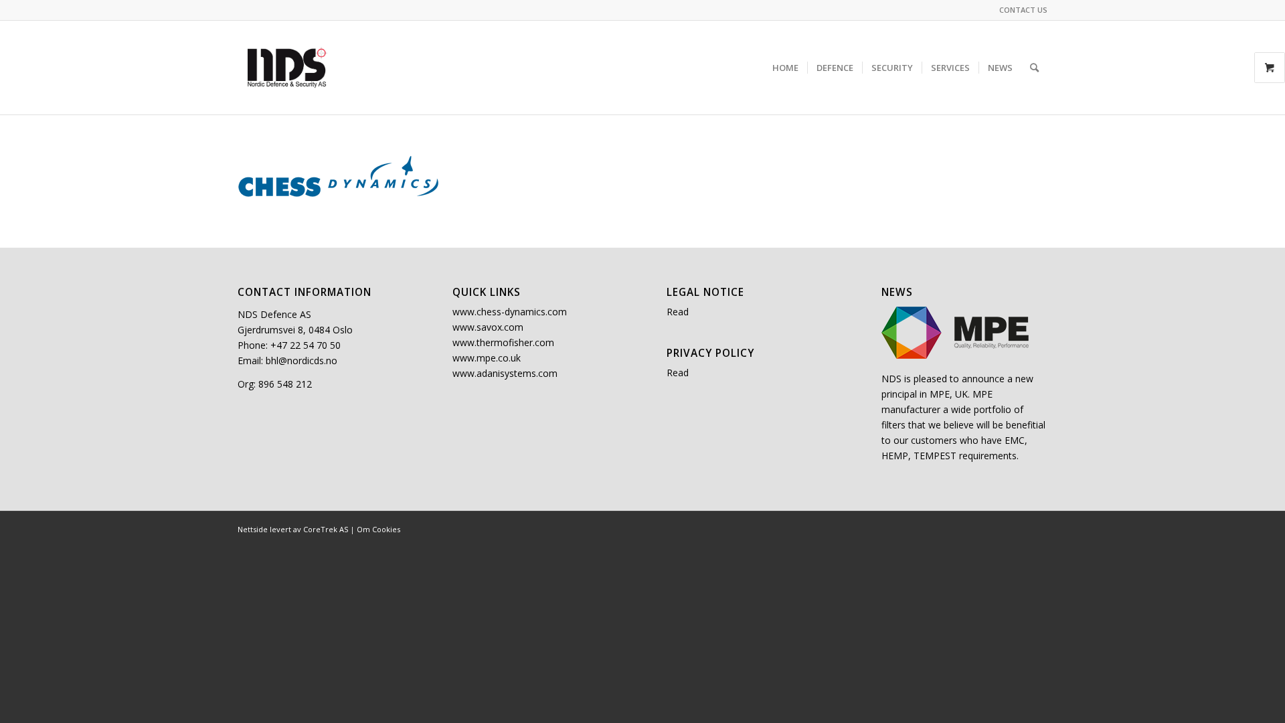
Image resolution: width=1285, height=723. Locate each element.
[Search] (1034, 67)
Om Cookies (378, 529)
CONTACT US (1023, 10)
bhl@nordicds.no (301, 360)
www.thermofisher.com (503, 342)
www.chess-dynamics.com (509, 311)
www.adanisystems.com (505, 373)
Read (678, 311)
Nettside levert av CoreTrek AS (293, 529)
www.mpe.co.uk (486, 357)
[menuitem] (1020, 10)
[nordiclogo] (288, 67)
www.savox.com (487, 327)
